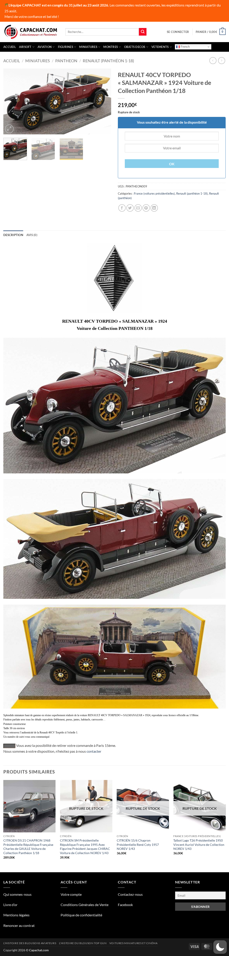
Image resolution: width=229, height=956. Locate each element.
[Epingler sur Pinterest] (146, 208)
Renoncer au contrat (19, 925)
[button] (178, 31)
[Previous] (11, 101)
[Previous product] (221, 60)
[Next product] (212, 60)
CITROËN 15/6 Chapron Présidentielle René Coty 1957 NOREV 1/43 (138, 844)
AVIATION (45, 47)
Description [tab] (13, 235)
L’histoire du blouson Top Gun (83, 943)
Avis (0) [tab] (31, 235)
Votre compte (71, 894)
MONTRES (110, 47)
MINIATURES (88, 47)
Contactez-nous (130, 894)
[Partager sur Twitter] (130, 208)
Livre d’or (10, 904)
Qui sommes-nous (17, 894)
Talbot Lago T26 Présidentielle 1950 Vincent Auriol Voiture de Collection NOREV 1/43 (198, 844)
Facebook (125, 904)
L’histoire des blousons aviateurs (29, 943)
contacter (94, 751)
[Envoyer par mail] (138, 208)
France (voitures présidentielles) (154, 193)
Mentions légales (16, 915)
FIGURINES (65, 47)
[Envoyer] (142, 32)
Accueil (9, 47)
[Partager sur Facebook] (122, 208)
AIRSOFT (25, 47)
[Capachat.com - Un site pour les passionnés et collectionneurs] (31, 31)
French (185, 46)
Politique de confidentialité (81, 915)
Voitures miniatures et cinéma (133, 943)
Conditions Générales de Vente (84, 904)
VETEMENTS (160, 47)
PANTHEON (66, 60)
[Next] (103, 101)
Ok (172, 164)
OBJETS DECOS (134, 47)
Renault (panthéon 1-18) (108, 60)
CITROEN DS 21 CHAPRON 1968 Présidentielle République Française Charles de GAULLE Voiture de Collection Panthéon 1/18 (28, 846)
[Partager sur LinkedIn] (154, 208)
